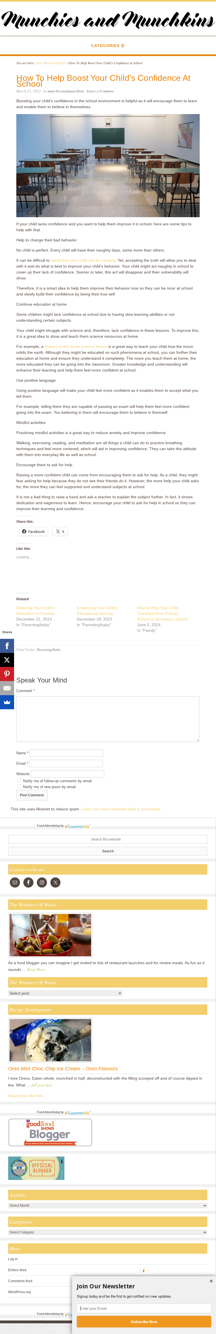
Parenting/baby (49, 649)
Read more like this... (27, 1095)
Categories (105, 45)
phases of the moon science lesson (75, 346)
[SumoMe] (7, 702)
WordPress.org (19, 1292)
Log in (13, 1259)
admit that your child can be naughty (83, 260)
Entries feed (17, 1270)
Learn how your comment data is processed (120, 809)
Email (22, 763)
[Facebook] (7, 646)
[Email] (7, 688)
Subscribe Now (144, 1321)
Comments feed (20, 1281)
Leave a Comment (100, 91)
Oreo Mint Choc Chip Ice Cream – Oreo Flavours (63, 1068)
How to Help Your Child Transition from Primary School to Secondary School (162, 613)
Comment (25, 691)
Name (22, 753)
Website (23, 774)
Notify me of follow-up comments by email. (58, 781)
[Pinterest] (7, 674)
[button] (144, 1286)
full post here (42, 1085)
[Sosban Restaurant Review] (50, 957)
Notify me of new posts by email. (50, 787)
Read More (36, 969)
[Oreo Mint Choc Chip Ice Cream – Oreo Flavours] (50, 1062)
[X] (7, 660)
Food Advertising (48, 825)
